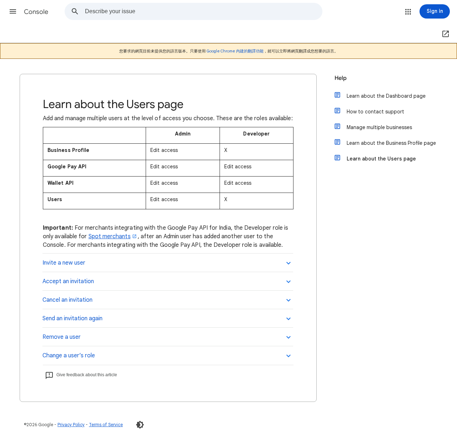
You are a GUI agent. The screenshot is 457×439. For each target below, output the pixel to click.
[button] (12, 11)
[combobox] (203, 11)
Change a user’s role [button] (68, 355)
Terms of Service (106, 424)
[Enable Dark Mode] (140, 424)
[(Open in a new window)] (444, 34)
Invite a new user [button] (63, 262)
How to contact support (375, 111)
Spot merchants (110, 236)
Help (341, 78)
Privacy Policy (71, 424)
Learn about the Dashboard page (386, 96)
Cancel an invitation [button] (67, 299)
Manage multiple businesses (379, 127)
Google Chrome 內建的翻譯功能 (235, 51)
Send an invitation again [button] (72, 318)
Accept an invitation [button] (68, 281)
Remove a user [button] (61, 337)
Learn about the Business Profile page (391, 143)
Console (36, 12)
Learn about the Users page (381, 158)
